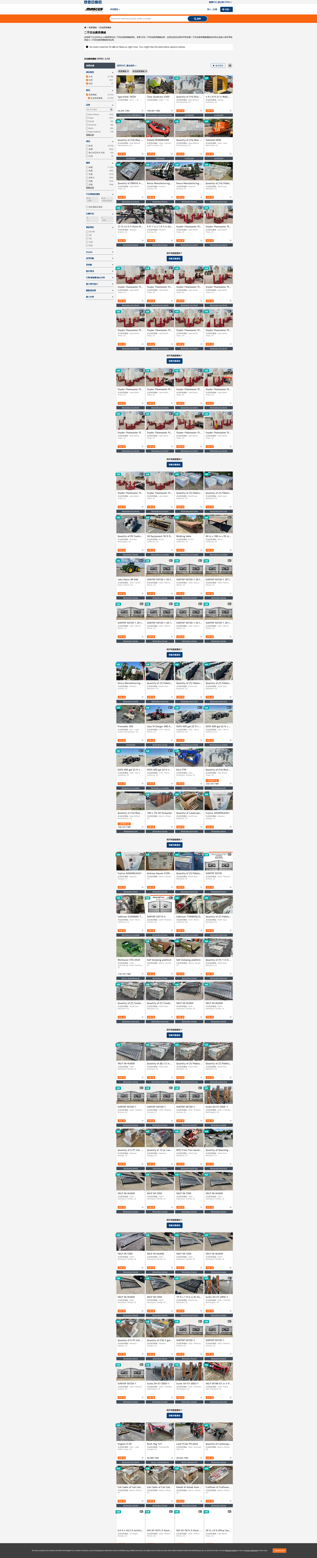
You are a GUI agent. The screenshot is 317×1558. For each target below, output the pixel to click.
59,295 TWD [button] (124, 111)
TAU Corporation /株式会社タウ (130, 115)
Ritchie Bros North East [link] (218, 201)
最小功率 (90, 297)
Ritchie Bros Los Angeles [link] (160, 554)
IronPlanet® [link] (189, 115)
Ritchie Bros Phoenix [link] (160, 201)
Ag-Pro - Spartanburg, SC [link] (131, 978)
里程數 (89, 265)
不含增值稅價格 (93, 194)
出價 (179, 110)
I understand (279, 1551)
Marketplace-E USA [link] (219, 788)
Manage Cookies (231, 1550)
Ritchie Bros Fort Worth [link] (130, 201)
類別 (88, 90)
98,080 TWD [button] (153, 1458)
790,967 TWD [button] (153, 111)
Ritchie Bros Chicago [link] (130, 598)
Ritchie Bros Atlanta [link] (218, 831)
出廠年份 (90, 214)
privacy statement (251, 1550)
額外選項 (90, 271)
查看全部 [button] (90, 134)
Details (89, 252)
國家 (88, 163)
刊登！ (228, 9)
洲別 (88, 141)
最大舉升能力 (92, 284)
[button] (99, 66)
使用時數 (90, 258)
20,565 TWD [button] (182, 1458)
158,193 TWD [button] (212, 784)
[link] (130, 84)
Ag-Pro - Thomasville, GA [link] (160, 1462)
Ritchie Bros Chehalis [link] (130, 554)
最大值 (103, 198)
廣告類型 (90, 72)
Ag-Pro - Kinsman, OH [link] (189, 1462)
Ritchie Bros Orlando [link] (189, 788)
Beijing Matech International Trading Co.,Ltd (163, 115)
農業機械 (93, 27)
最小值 (88, 198)
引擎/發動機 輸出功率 (95, 278)
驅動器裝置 (91, 290)
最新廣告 (90, 227)
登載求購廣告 (175, 258)
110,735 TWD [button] (124, 974)
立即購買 (211, 780)
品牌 (88, 105)
